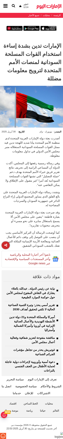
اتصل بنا (6, 386)
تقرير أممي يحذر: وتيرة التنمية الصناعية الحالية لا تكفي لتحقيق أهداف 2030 (31, 307)
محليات (49, 403)
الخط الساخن (31, 403)
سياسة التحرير (15, 379)
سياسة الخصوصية (26, 386)
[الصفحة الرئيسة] (49, 5)
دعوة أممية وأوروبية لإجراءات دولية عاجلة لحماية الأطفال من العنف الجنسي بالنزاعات (30, 366)
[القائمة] (13, 6)
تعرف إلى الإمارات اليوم (42, 379)
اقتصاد (12, 403)
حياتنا (43, 410)
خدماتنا (17, 393)
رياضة (29, 410)
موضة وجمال (11, 410)
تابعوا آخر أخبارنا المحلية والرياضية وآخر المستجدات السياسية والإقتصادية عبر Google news (27, 259)
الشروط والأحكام (51, 386)
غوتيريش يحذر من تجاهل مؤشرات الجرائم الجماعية (34, 352)
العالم (56, 410)
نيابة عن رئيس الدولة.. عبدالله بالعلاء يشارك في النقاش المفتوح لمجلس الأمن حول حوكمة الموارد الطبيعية (30, 293)
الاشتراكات (43, 393)
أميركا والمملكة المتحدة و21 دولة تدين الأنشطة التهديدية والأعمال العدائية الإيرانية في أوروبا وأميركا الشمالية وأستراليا (32, 323)
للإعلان (29, 393)
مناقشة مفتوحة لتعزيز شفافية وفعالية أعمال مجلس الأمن (32, 340)
